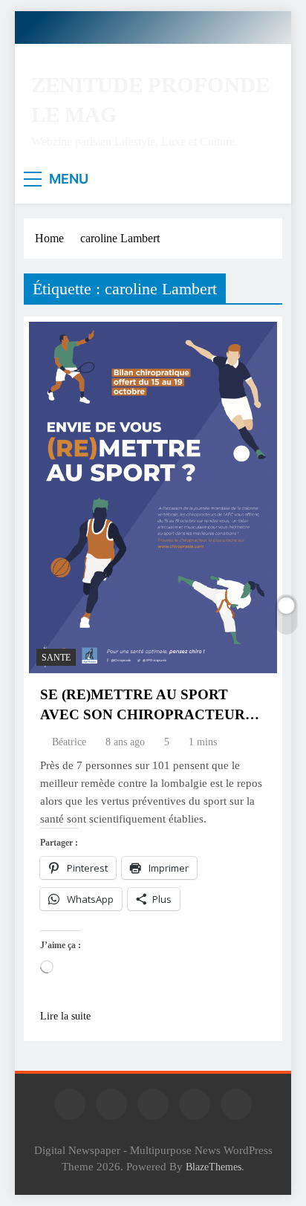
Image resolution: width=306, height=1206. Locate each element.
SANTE (56, 657)
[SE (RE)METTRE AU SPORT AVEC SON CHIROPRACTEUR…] (153, 497)
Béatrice (69, 742)
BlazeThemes (213, 1167)
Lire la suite (65, 1016)
